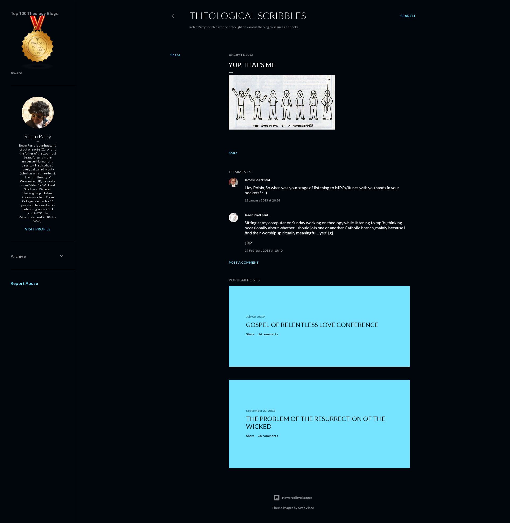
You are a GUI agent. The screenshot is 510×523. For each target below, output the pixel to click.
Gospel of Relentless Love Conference (312, 324)
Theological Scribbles (247, 15)
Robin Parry (37, 136)
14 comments (268, 334)
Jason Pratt (253, 215)
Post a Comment (244, 262)
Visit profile (37, 229)
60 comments (268, 436)
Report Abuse (24, 283)
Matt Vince (306, 508)
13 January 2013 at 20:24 (262, 200)
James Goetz (254, 180)
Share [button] (175, 55)
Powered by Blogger (297, 498)
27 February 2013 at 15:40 (263, 250)
